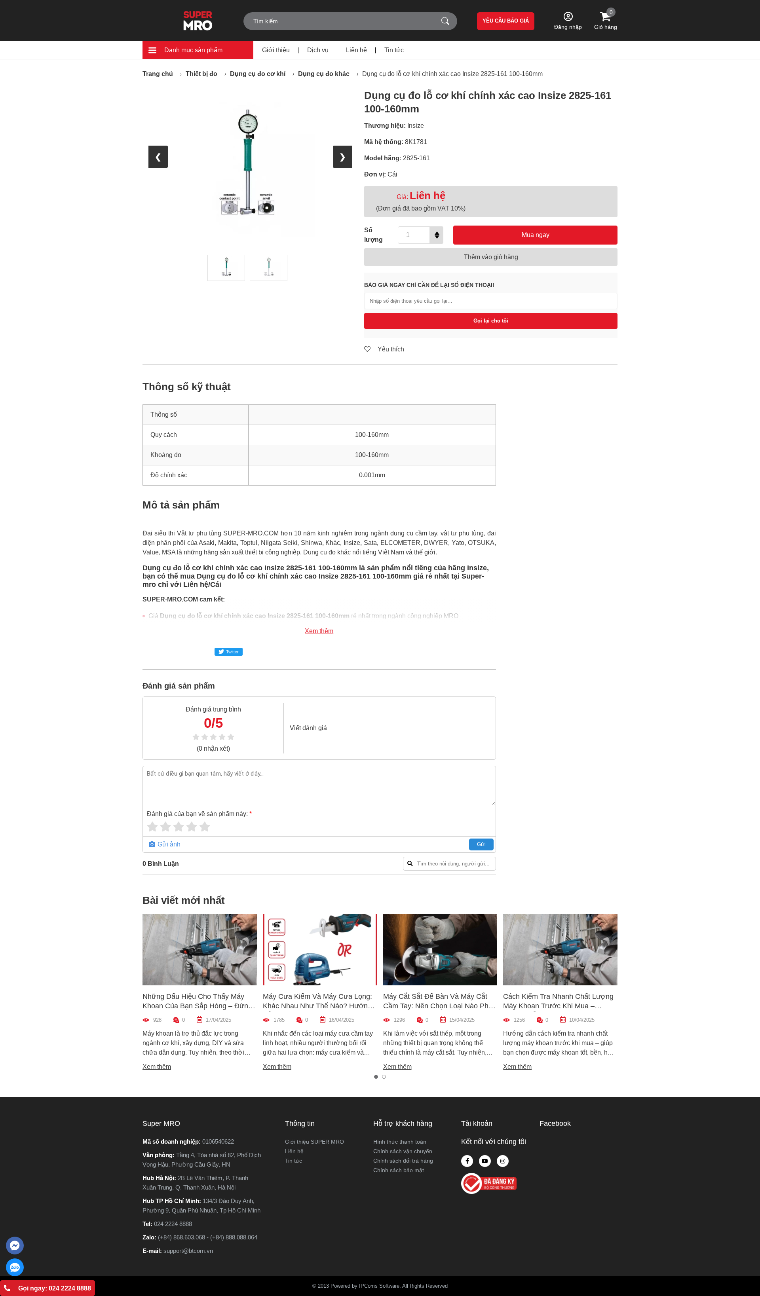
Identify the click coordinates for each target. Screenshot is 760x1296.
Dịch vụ (318, 50)
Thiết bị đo (201, 73)
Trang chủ (157, 73)
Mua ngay (535, 234)
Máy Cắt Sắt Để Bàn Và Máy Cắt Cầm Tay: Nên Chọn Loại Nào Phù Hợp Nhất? (437, 1005)
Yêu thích (390, 349)
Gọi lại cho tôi (490, 321)
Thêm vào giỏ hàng (491, 257)
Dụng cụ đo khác (324, 73)
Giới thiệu (276, 50)
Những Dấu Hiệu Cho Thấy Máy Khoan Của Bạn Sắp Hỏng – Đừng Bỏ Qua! (197, 1005)
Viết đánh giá (308, 728)
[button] (376, 1077)
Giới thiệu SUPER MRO (314, 1142)
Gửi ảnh (168, 844)
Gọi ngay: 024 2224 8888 (54, 1288)
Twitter (232, 651)
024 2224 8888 (173, 1223)
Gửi (481, 844)
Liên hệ (356, 50)
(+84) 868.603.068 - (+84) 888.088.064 (207, 1237)
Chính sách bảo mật (398, 1170)
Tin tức (394, 50)
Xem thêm (319, 631)
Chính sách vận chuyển (402, 1151)
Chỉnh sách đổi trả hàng (403, 1160)
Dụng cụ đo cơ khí (257, 73)
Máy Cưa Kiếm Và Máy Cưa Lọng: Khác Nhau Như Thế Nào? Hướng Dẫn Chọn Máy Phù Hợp (317, 1005)
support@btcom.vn (188, 1250)
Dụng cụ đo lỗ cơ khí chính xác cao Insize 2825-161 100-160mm (452, 73)
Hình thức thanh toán (399, 1142)
